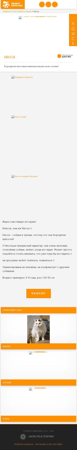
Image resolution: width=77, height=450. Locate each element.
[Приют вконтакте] (42, 4)
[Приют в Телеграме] (55, 4)
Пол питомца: (67, 55)
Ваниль (6, 346)
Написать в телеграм (41, 436)
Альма (6, 419)
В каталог (39, 293)
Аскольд (7, 382)
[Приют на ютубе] (48, 4)
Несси (9, 57)
